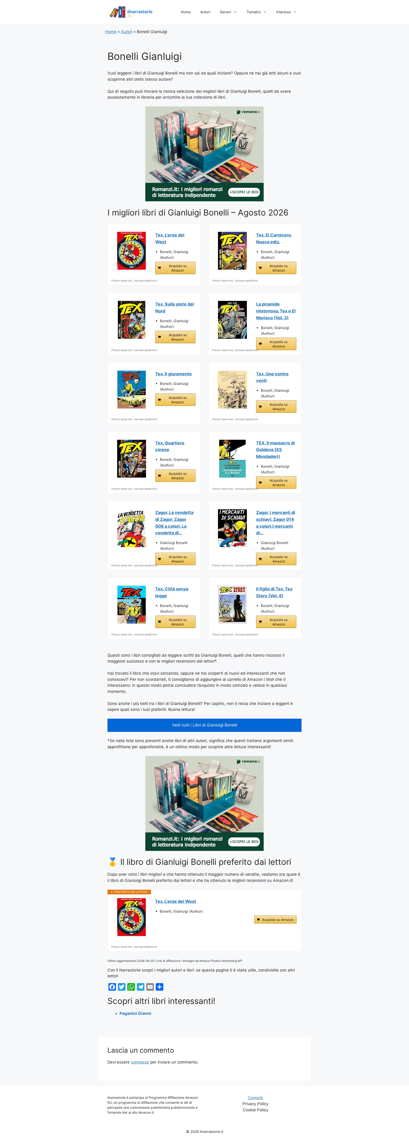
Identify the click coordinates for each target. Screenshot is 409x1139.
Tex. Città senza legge (171, 592)
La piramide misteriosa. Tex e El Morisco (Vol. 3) (276, 311)
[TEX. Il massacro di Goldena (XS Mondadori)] (232, 459)
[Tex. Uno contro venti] (232, 390)
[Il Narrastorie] (131, 11)
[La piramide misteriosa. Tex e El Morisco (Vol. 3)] (232, 320)
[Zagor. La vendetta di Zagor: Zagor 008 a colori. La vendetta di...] (132, 528)
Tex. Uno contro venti (272, 377)
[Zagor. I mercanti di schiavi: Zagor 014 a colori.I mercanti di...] (232, 528)
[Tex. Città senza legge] (132, 605)
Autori (205, 12)
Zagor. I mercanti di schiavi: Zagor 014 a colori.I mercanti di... (275, 522)
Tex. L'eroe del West (169, 238)
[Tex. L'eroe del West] (132, 251)
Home (186, 12)
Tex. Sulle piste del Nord (174, 307)
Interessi (283, 12)
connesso (140, 1062)
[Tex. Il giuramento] (132, 390)
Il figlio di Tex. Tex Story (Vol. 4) (274, 592)
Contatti (255, 1097)
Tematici (254, 12)
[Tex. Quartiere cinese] (132, 459)
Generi (225, 12)
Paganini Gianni (135, 1013)
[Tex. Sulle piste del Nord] (132, 320)
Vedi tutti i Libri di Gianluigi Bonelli (204, 725)
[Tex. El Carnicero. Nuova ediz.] (232, 251)
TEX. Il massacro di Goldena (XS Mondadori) (275, 449)
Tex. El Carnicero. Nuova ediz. (274, 238)
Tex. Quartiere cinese (169, 446)
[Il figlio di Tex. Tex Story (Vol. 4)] (232, 605)
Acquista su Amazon (178, 268)
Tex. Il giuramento (173, 373)
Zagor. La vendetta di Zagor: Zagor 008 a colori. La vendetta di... (174, 522)
